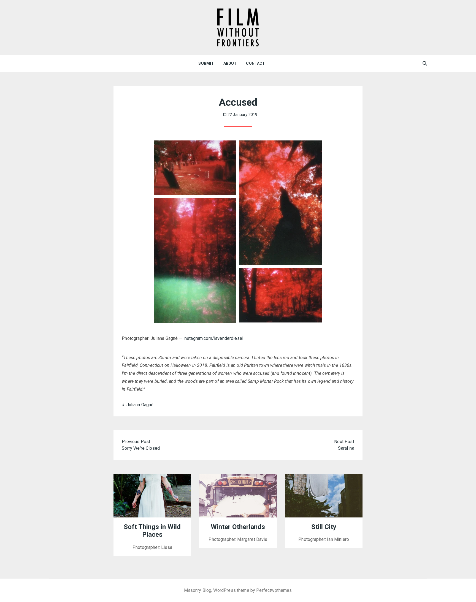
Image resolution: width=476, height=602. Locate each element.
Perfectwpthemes (274, 590)
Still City (323, 527)
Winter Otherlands (238, 527)
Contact (255, 63)
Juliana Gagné (139, 404)
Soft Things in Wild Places (152, 531)
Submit (206, 63)
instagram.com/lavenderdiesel (213, 338)
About (230, 63)
